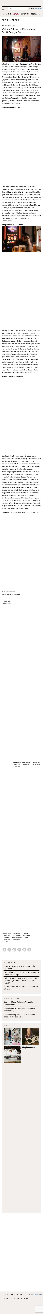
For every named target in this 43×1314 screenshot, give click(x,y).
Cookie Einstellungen (13, 1295)
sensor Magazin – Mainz (33, 3)
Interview (25, 14)
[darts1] (16, 850)
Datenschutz (22, 1299)
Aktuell (16, 14)
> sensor (35, 9)
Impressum (11, 1299)
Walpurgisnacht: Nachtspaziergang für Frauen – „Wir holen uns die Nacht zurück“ (20, 980)
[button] (4, 950)
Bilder (15, 20)
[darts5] (16, 679)
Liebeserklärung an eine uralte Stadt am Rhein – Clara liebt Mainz (19, 1016)
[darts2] (7, 850)
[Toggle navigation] (3, 8)
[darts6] (26, 679)
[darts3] (36, 679)
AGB (3, 1299)
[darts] (26, 850)
